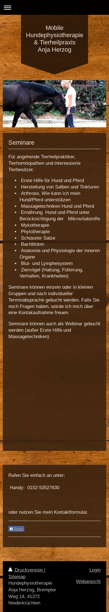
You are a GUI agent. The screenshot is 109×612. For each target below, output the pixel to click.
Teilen (18, 529)
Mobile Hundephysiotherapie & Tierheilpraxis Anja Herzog (54, 38)
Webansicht (88, 581)
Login (95, 570)
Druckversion (28, 570)
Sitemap (16, 576)
